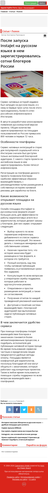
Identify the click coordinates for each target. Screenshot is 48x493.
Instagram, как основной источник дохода (19, 434)
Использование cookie (30, 477)
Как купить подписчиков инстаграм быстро (19, 431)
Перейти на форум (36, 445)
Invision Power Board (30, 466)
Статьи (12, 11)
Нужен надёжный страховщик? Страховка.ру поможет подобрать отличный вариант (20, 438)
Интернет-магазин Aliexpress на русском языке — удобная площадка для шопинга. (22, 423)
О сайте (32, 479)
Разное (20, 11)
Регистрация (30, 3)
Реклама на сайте (19, 479)
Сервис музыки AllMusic (11, 428)
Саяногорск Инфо (22, 465)
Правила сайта (13, 477)
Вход (20, 8)
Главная (4, 11)
